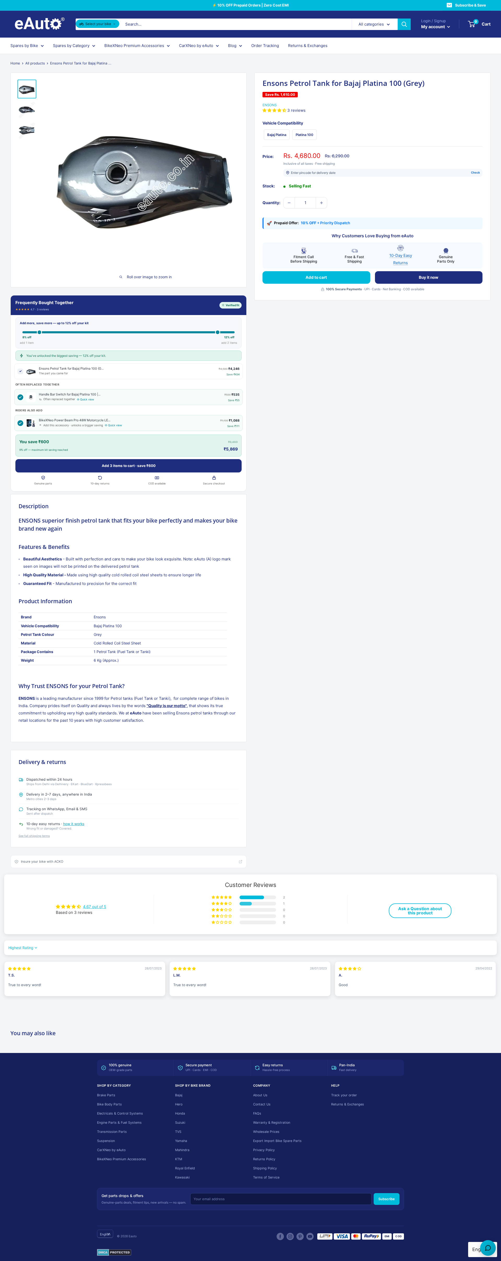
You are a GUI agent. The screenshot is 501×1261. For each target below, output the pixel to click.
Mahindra (182, 1150)
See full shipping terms (34, 836)
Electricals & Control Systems (120, 1113)
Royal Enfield (185, 1168)
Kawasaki (182, 1177)
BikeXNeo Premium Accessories (134, 45)
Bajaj (178, 1095)
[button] (275, 110)
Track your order (344, 1095)
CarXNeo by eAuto (196, 45)
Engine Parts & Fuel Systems (119, 1122)
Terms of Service (266, 1177)
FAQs (257, 1113)
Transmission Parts (112, 1132)
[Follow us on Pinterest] (300, 1236)
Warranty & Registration (271, 1122)
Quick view (87, 399)
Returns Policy (264, 1159)
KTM (178, 1159)
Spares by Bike (24, 45)
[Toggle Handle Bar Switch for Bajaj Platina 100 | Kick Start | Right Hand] (20, 397)
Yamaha (181, 1141)
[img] (19, 968)
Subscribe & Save (470, 5)
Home (15, 63)
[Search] (404, 24)
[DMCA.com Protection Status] (114, 1252)
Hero (178, 1104)
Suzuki (180, 1122)
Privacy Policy (264, 1150)
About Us (260, 1095)
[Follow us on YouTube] (310, 1236)
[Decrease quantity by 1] (289, 202)
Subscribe (386, 1199)
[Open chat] (488, 1248)
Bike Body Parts (109, 1104)
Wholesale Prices (266, 1132)
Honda (180, 1113)
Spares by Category (71, 45)
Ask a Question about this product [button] (420, 910)
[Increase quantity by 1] (321, 202)
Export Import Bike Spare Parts (277, 1141)
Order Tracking (265, 45)
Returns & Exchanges (307, 45)
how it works (73, 824)
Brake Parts (106, 1095)
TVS (178, 1132)
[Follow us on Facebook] (280, 1236)
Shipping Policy (265, 1168)
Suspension (106, 1141)
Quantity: (271, 202)
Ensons (270, 105)
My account (433, 26)
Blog (232, 45)
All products (35, 63)
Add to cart (316, 277)
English (105, 1234)
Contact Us (262, 1104)
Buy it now (428, 277)
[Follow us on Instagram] (290, 1236)
